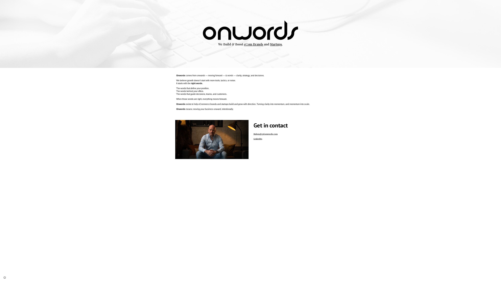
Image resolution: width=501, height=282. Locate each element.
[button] (5, 277)
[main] (250, 44)
